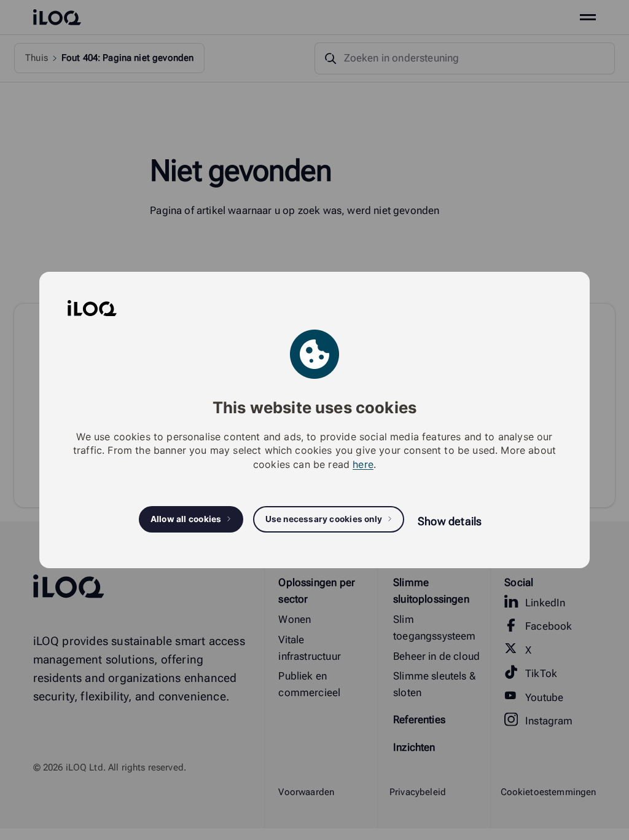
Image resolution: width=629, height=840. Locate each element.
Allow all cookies (186, 519)
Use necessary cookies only (324, 519)
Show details (450, 521)
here (363, 464)
